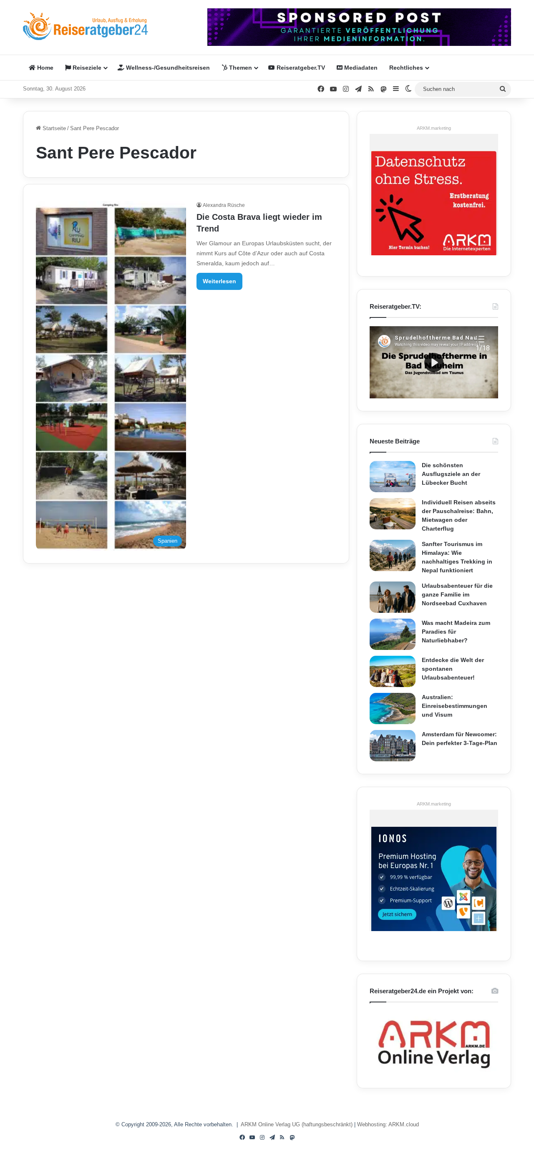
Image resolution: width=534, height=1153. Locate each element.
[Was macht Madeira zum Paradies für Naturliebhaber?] (393, 634)
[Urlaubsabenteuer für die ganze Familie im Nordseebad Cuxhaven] (393, 597)
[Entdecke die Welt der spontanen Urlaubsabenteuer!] (393, 671)
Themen (239, 67)
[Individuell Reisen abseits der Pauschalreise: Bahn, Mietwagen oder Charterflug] (393, 513)
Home (44, 67)
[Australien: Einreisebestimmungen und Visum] (393, 708)
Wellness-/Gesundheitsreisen (167, 67)
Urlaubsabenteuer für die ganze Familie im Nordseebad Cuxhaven (457, 594)
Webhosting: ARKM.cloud (388, 1124)
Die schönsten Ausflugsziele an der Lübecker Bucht (451, 474)
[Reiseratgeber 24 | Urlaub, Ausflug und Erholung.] (85, 26)
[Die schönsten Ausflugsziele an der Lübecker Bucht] (393, 476)
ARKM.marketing (434, 128)
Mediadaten (360, 67)
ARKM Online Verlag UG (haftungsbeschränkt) (297, 1124)
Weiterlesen (219, 281)
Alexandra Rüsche (224, 205)
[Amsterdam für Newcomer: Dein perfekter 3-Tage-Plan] (393, 745)
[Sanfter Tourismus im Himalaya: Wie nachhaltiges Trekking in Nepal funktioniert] (393, 555)
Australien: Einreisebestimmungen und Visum (454, 706)
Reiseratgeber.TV (300, 67)
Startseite (53, 128)
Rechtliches (406, 67)
